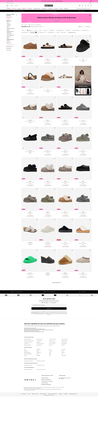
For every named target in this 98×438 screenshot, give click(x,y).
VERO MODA (38, 349)
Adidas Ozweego (64, 343)
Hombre (11, 5)
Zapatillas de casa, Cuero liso (41, 369)
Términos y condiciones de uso (52, 393)
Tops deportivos (51, 340)
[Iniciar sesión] (82, 5)
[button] (81, 26)
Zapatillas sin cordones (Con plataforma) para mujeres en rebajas (34, 328)
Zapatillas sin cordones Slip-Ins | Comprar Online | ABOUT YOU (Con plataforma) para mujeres (38, 329)
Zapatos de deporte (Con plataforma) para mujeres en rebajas (34, 331)
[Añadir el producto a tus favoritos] (37, 36)
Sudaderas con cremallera (28, 342)
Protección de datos (43, 393)
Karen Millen (63, 349)
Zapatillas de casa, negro (28, 365)
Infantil (16, 5)
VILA (50, 349)
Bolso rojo (50, 345)
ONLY (25, 349)
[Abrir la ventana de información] (91, 1)
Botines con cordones (52, 342)
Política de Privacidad (34, 312)
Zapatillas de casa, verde (40, 365)
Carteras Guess (39, 340)
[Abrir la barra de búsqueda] (77, 8)
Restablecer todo (72, 32)
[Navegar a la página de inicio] (29, 376)
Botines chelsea (39, 345)
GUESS (25, 355)
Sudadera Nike (26, 343)
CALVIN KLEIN (39, 352)
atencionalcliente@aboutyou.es (40, 313)
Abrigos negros (64, 342)
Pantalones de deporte (40, 343)
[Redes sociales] (25, 379)
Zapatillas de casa (31, 24)
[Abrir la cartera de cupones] (79, 5)
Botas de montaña (65, 339)
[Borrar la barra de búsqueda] (90, 8)
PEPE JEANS (64, 355)
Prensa (29, 393)
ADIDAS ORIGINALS (27, 352)
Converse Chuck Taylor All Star (29, 340)
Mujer (7, 5)
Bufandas (63, 345)
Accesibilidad (66, 393)
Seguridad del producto (73, 393)
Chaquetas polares (65, 340)
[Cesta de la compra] (91, 5)
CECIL (50, 352)
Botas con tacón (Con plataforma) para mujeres (31, 330)
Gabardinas (38, 342)
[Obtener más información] (83, 62)
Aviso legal (60, 393)
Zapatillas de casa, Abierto (28, 369)
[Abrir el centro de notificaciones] (85, 5)
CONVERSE (38, 355)
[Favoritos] (88, 5)
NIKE (50, 355)
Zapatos (25, 24)
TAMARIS (63, 352)
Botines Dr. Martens (52, 343)
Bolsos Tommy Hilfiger (27, 339)
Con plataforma (38, 24)
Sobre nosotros (23, 393)
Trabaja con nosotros (35, 393)
